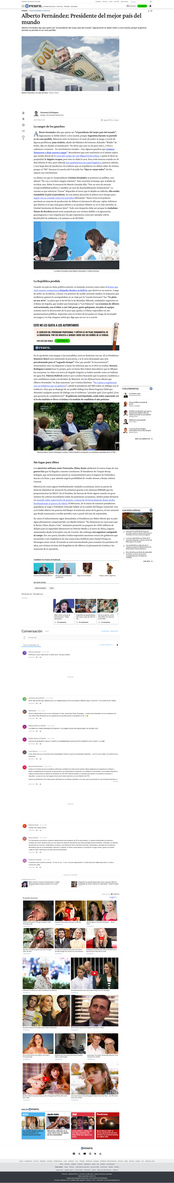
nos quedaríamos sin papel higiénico (83, 162)
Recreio (111, 1167)
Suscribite (142, 6)
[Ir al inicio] (33, 6)
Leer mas (115, 781)
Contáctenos (79, 1170)
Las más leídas (131, 510)
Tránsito (115, 1170)
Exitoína (116, 1)
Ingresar (132, 6)
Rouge (93, 1164)
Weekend (73, 1164)
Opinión (67, 6)
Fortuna (79, 1164)
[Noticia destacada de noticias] (33, 1114)
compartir (107, 657)
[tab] (31, 645)
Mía (98, 1164)
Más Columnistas (142, 439)
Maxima (116, 1167)
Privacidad (87, 1170)
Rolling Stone (95, 1167)
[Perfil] (34, 1109)
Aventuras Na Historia (82, 1167)
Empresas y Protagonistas (108, 1161)
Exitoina (131, 1161)
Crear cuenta (114, 631)
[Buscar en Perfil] (150, 2)
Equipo (94, 1170)
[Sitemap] (100, 1154)
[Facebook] (74, 1154)
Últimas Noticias (49, 6)
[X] (79, 1154)
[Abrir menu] (23, 6)
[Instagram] (90, 1154)
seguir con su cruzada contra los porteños (54, 197)
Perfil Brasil (124, 1)
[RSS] (95, 1154)
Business (98, 1)
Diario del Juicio (150, 1161)
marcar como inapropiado (114, 658)
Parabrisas (87, 1164)
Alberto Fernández (40, 588)
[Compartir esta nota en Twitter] (23, 119)
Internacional (58, 1161)
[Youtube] (84, 1154)
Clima (65, 1161)
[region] (70, 762)
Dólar (51, 588)
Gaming (138, 1161)
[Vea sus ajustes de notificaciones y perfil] (150, 6)
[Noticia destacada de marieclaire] (58, 1114)
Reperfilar (89, 1161)
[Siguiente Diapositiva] (117, 613)
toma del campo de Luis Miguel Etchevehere (77, 155)
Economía (43, 1161)
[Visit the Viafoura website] (115, 894)
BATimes (102, 1164)
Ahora (21, 1161)
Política (60, 6)
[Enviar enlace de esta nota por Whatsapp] (23, 125)
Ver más (146, 561)
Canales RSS (59, 1170)
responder (32, 657)
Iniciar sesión (105, 631)
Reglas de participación (104, 1170)
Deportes (71, 1161)
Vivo (142, 1161)
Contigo (71, 1167)
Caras (111, 1)
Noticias (104, 1)
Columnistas (130, 388)
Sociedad (74, 6)
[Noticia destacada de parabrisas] (107, 1114)
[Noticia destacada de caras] (83, 1114)
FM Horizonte (110, 1164)
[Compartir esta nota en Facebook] (23, 113)
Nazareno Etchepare (49, 112)
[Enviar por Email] (23, 131)
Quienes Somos (69, 1170)
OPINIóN (24, 11)
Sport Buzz (103, 1167)
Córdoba (81, 1161)
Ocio (76, 1161)
